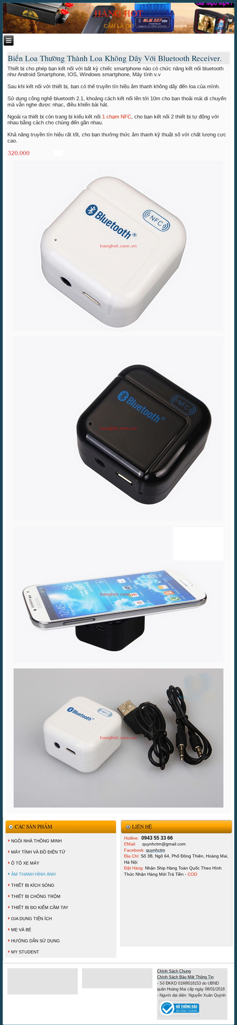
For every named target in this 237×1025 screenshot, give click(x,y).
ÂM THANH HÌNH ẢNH (33, 874)
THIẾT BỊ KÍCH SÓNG (32, 885)
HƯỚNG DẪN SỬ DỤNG (35, 940)
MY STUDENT (25, 951)
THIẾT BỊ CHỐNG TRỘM (35, 896)
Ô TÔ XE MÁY (25, 863)
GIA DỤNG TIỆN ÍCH (31, 918)
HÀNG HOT (118, 13)
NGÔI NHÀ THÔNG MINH (36, 840)
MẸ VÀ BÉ (21, 929)
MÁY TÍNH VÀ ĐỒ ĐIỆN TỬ (38, 851)
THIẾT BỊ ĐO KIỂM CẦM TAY (39, 907)
